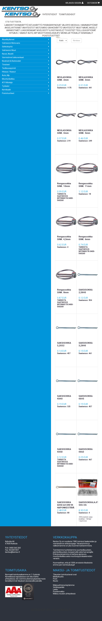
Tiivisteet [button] (70, 30)
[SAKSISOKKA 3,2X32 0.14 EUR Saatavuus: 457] (65, 328)
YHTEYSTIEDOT (49, 14)
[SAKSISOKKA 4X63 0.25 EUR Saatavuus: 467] (87, 434)
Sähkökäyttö (7, 47)
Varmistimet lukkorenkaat (13, 57)
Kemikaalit (6, 90)
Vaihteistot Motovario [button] (34, 27)
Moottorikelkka (8, 79)
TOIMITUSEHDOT (67, 14)
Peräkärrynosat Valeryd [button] (57, 25)
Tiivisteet (6, 64)
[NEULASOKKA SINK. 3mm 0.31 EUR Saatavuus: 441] (87, 62)
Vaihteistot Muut (9, 50)
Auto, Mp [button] (32, 33)
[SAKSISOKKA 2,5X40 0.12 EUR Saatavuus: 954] (87, 275)
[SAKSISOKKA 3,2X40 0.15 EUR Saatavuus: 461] (87, 328)
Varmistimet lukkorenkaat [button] (21, 30)
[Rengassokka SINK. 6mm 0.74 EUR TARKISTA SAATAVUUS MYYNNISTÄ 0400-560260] (87, 221)
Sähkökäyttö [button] (55, 27)
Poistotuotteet (8, 93)
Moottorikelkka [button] (47, 33)
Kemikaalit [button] (87, 33)
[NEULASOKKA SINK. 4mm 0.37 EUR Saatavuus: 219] (65, 115)
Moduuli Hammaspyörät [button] (84, 25)
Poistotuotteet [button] (51, 35)
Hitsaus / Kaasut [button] (18, 33)
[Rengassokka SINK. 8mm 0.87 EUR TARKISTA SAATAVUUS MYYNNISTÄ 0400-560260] (65, 275)
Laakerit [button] (9, 25)
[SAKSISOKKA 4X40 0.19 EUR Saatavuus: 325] (65, 381)
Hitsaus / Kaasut (9, 72)
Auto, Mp (6, 75)
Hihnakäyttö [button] (21, 25)
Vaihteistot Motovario (11, 43)
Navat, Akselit (7, 54)
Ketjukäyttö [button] (35, 25)
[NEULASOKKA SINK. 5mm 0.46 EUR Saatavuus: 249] (87, 115)
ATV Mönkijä (7, 82)
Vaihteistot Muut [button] (72, 27)
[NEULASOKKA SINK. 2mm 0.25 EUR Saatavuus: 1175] (65, 62)
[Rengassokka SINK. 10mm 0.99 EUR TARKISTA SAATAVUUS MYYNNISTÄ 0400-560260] (65, 168)
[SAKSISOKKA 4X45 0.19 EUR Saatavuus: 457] (87, 381)
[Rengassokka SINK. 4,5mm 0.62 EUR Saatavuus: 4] (65, 221)
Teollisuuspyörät (9, 68)
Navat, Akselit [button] (89, 27)
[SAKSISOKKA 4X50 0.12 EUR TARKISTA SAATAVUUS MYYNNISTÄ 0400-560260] (65, 434)
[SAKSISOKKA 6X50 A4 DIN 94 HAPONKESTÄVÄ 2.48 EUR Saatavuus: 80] (65, 487)
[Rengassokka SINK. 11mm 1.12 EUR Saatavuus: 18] (87, 168)
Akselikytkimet (8, 39)
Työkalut (5, 86)
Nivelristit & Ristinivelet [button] (51, 30)
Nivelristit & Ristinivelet (11, 61)
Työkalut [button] (75, 33)
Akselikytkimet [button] (13, 27)
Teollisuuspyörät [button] (86, 30)
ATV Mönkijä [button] (63, 33)
